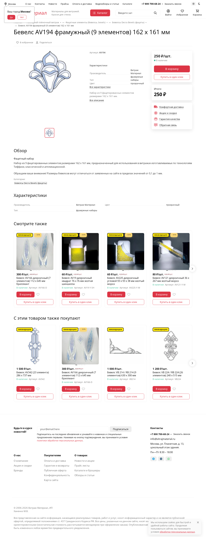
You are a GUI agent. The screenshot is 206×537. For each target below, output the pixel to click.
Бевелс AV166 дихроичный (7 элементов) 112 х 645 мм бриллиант (33, 280)
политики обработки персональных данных (60, 440)
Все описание (97, 100)
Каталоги (127, 3)
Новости (52, 3)
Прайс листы (82, 465)
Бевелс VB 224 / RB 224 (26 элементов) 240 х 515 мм (168, 374)
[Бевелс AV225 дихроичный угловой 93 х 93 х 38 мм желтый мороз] (125, 251)
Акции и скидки (23, 465)
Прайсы (65, 3)
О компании (21, 460)
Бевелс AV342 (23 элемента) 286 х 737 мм (32, 374)
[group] (50, 87)
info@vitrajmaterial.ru (162, 439)
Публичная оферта (55, 470)
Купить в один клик (172, 77)
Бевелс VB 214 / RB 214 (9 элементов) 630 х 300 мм (121, 374)
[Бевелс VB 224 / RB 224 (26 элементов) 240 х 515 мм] (171, 345)
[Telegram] (153, 458)
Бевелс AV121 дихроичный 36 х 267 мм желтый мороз (171, 279)
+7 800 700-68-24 (151, 3)
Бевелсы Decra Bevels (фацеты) (30, 183)
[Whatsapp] (168, 458)
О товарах (80, 455)
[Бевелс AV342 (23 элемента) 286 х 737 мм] (34, 345)
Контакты (40, 3)
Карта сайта (51, 480)
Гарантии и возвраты (56, 465)
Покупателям (52, 455)
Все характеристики (100, 87)
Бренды (18, 470)
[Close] (198, 522)
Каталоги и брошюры (87, 470)
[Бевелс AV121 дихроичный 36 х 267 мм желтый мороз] (171, 251)
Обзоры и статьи (84, 475)
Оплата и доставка (82, 3)
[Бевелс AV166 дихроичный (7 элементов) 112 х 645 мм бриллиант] (34, 251)
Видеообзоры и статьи (107, 3)
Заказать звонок (173, 3)
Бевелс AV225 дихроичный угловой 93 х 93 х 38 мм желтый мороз (125, 280)
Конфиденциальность (57, 475)
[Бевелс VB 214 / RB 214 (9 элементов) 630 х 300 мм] (125, 345)
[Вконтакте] (161, 458)
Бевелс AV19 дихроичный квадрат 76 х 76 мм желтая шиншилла (77, 280)
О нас (28, 3)
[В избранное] (38, 294)
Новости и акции (84, 460)
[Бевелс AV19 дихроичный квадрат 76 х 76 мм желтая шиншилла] (80, 251)
